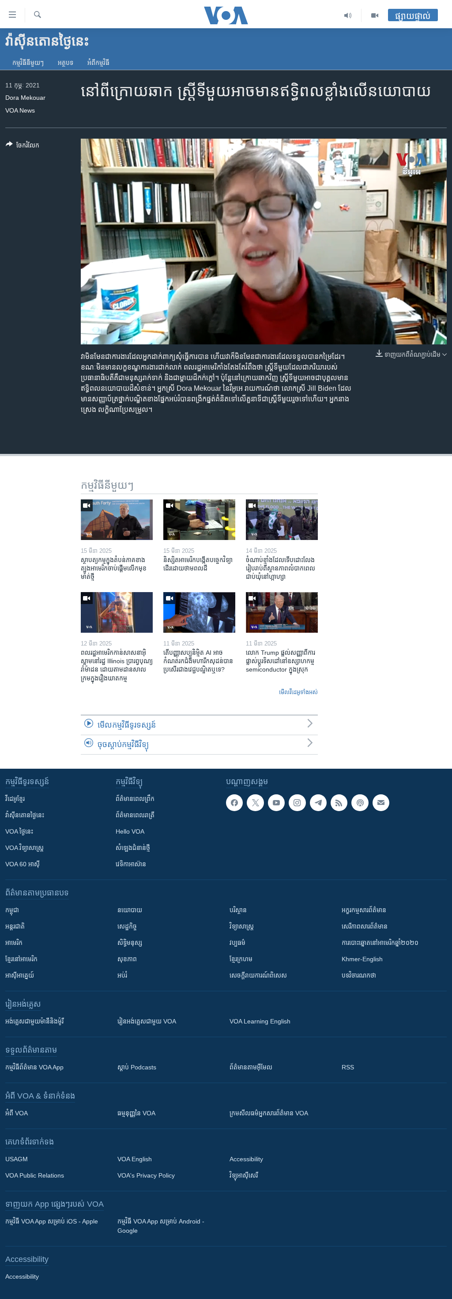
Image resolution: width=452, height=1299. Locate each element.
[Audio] (348, 15)
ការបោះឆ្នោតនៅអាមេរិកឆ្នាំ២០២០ (380, 942)
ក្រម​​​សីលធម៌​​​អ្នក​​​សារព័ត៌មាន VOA (269, 1113)
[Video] (375, 15)
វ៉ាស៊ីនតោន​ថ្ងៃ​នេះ (24, 815)
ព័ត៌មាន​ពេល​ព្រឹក (135, 798)
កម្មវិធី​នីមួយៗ (28, 62)
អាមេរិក (14, 942)
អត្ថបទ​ (65, 62)
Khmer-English (362, 959)
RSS (348, 1067)
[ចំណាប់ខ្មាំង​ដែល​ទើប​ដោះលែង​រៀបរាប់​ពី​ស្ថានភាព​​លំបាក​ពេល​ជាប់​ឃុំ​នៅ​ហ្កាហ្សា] (282, 519)
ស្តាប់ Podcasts (136, 1067)
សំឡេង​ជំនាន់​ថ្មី (133, 847)
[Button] (22, 147)
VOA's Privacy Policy (146, 1175)
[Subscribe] (381, 802)
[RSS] (339, 802)
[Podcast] (359, 802)
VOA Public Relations (34, 1175)
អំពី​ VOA (16, 1113)
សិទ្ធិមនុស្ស (129, 942)
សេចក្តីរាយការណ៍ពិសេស (258, 975)
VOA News (20, 110)
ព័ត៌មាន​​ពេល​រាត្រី (135, 815)
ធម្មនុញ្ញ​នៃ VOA (136, 1113)
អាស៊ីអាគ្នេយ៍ (19, 975)
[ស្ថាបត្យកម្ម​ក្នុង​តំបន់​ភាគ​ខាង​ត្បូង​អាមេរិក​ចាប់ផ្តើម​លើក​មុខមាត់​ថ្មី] (117, 519)
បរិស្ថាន (238, 910)
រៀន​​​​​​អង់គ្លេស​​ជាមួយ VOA (146, 1021)
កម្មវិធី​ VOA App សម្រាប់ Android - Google (160, 1226)
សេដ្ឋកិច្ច (127, 926)
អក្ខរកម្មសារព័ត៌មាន (364, 910)
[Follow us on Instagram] (297, 802)
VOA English (134, 1159)
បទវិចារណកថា (359, 975)
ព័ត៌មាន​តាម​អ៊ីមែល (251, 1067)
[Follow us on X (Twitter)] (255, 802)
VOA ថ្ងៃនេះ (19, 831)
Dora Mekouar (25, 97)
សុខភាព (127, 959)
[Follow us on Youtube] (276, 802)
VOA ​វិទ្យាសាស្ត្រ (24, 847)
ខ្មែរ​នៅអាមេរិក (21, 959)
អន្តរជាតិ (15, 926)
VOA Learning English (260, 1021)
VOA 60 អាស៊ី (22, 864)
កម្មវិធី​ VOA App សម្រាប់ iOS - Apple (51, 1221)
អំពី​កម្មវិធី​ (98, 62)
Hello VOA (130, 831)
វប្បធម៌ (237, 942)
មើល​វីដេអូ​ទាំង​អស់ (298, 692)
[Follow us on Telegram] (318, 802)
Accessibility (246, 1159)
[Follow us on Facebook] (234, 802)
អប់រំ (122, 975)
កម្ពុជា (12, 910)
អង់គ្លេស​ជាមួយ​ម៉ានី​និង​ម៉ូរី (34, 1021)
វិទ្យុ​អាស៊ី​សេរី (244, 1175)
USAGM (16, 1159)
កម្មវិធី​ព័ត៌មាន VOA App (34, 1067)
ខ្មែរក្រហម (241, 959)
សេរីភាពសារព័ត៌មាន (365, 926)
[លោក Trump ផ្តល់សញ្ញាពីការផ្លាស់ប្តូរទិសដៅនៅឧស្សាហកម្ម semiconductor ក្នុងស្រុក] (282, 612)
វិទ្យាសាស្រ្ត (242, 926)
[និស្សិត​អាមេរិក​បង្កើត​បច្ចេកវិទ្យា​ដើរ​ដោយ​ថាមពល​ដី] (199, 519)
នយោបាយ (129, 910)
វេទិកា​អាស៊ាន (131, 864)
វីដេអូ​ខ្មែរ (15, 798)
